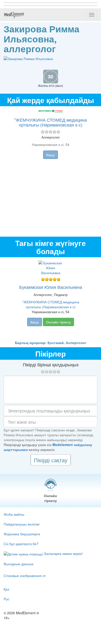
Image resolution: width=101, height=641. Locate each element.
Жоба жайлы (14, 514)
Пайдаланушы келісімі (21, 524)
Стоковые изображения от (25, 575)
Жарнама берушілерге (22, 533)
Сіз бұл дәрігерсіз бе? (21, 543)
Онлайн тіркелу (58, 322)
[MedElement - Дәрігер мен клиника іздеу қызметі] (14, 15)
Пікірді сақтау (50, 460)
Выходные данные (19, 563)
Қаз (6, 589)
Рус (6, 598)
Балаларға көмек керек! (63, 553)
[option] (50, 298)
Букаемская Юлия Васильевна (50, 287)
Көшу (50, 154)
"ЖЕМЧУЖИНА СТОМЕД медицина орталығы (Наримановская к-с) (50, 122)
